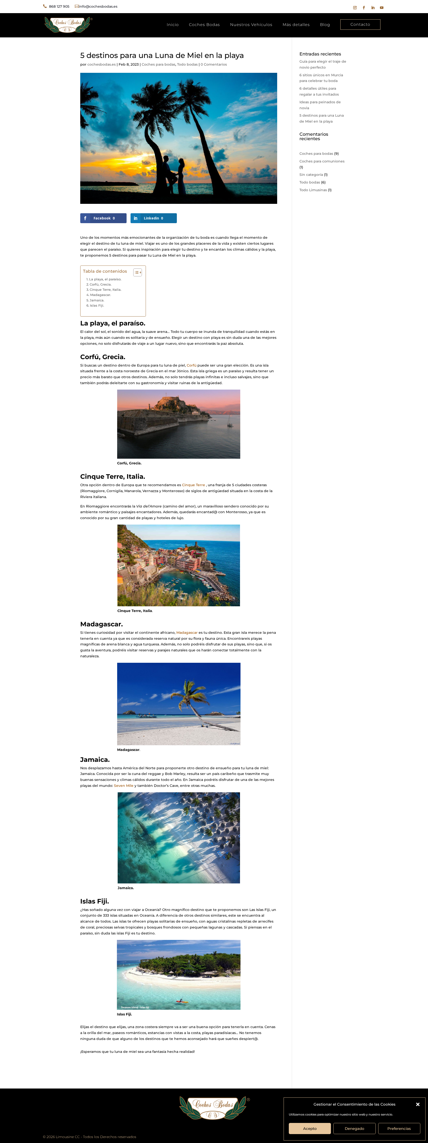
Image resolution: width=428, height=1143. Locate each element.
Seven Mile (124, 785)
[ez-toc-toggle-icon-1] (135, 272)
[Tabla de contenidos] (137, 272)
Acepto (310, 1128)
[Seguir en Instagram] (354, 7)
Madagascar (187, 632)
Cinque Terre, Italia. (105, 290)
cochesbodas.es (101, 64)
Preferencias (399, 1128)
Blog (325, 24)
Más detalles (296, 24)
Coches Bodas (204, 24)
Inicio (173, 24)
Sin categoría (311, 174)
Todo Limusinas (313, 190)
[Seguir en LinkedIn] (372, 7)
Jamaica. (97, 300)
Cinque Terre (193, 485)
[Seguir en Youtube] (381, 7)
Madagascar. (100, 295)
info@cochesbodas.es (98, 6)
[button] (417, 1104)
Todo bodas (187, 64)
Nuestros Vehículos (251, 24)
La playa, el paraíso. (105, 279)
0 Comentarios (214, 64)
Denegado (354, 1128)
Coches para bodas (158, 64)
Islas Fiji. (97, 305)
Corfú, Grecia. (100, 284)
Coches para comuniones (322, 161)
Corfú (191, 365)
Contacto (360, 24)
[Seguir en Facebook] (363, 7)
